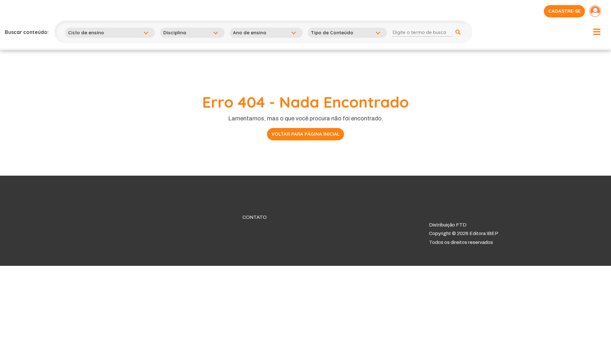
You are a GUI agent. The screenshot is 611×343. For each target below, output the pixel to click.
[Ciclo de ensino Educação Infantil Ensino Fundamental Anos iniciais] (111, 32)
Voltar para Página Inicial (305, 134)
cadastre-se (564, 11)
